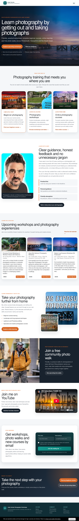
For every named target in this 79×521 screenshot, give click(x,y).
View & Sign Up (20, 276)
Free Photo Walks (39, 511)
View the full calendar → (70, 232)
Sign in (64, 509)
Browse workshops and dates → (38, 129)
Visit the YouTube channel (11, 410)
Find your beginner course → (12, 127)
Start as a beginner (30, 46)
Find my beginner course (68, 480)
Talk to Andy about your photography (51, 205)
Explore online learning (10, 329)
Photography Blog (52, 511)
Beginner (37, 509)
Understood (72, 519)
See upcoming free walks (54, 373)
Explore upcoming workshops (12, 46)
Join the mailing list (54, 448)
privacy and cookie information (53, 519)
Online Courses (39, 512)
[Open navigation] (74, 3)
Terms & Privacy (66, 512)
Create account (66, 511)
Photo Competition (52, 509)
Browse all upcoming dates (68, 485)
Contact (50, 512)
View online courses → (62, 129)
